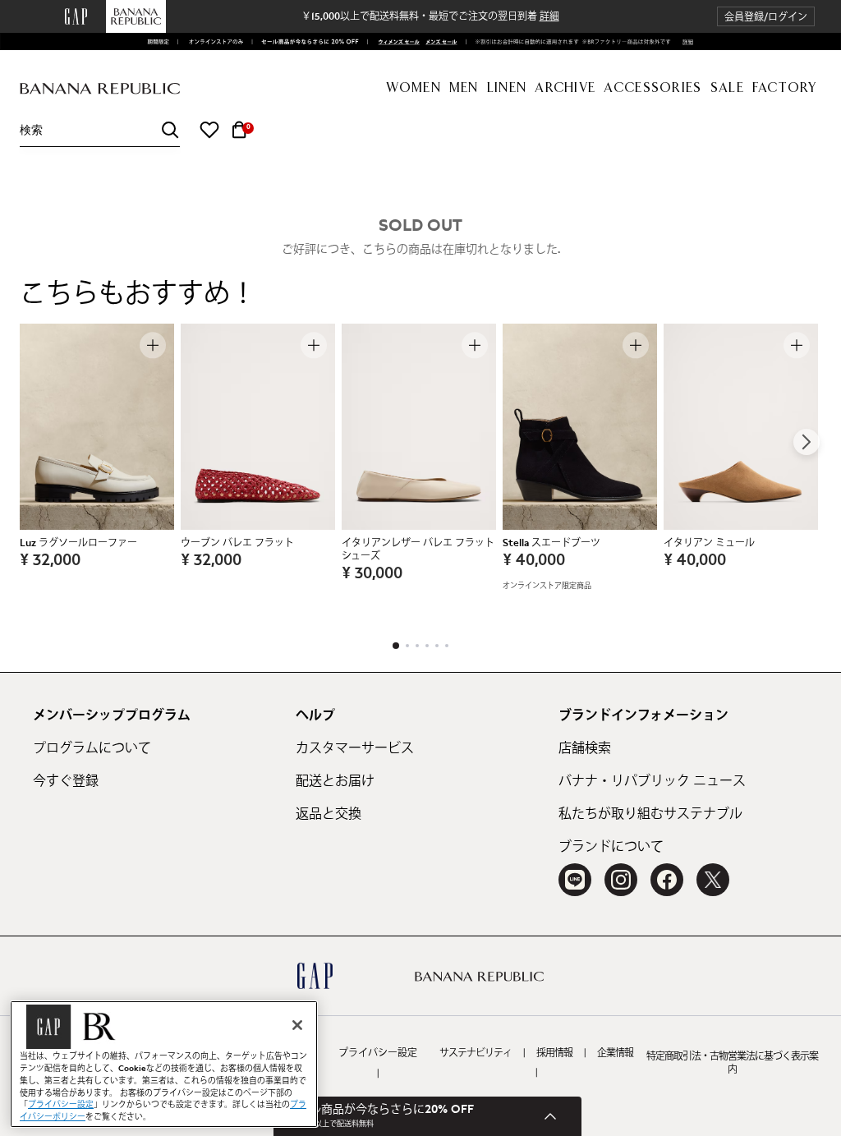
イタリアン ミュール (709, 543)
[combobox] (100, 130)
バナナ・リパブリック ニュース (652, 781)
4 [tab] (427, 645)
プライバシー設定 (377, 1053)
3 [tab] (417, 645)
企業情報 (615, 1053)
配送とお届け (335, 781)
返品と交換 (328, 814)
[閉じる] (297, 1025)
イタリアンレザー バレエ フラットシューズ (418, 549)
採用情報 (554, 1053)
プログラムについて (92, 748)
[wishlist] (209, 130)
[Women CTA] (395, 41)
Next (806, 442)
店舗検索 (584, 748)
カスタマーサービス (355, 748)
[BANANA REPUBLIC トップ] (100, 89)
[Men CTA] (439, 41)
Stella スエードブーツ (551, 543)
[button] (766, 16)
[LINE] (574, 879)
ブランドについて (611, 846)
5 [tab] (437, 645)
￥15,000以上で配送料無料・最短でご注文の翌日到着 (430, 16)
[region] (164, 1064)
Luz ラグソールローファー (78, 543)
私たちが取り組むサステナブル (650, 814)
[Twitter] (712, 879)
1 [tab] (396, 645)
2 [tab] (407, 645)
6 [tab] (446, 645)
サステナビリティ (475, 1053)
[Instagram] (620, 879)
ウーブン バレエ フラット (237, 543)
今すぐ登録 (66, 781)
